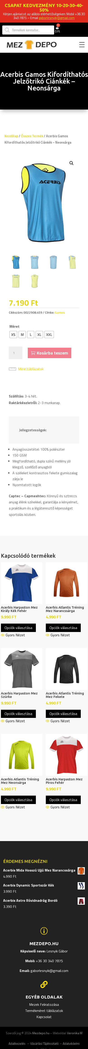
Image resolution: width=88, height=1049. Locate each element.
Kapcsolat (44, 1016)
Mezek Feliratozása (44, 1004)
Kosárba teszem (52, 352)
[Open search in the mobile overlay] (28, 30)
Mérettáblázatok (31, 369)
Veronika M (74, 1033)
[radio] (13, 334)
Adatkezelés (17, 1043)
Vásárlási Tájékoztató (44, 1043)
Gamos (60, 312)
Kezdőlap (11, 136)
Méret (14, 326)
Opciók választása (18, 627)
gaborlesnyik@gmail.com (57, 17)
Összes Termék (32, 136)
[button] (71, 163)
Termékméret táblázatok (44, 1010)
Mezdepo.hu (40, 1033)
